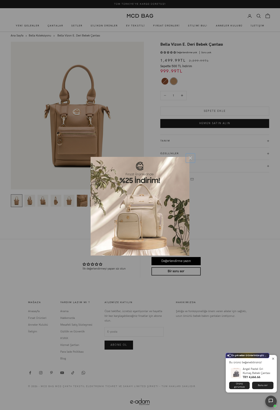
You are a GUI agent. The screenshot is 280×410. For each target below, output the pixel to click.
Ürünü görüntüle (239, 385)
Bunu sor (263, 385)
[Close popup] (273, 358)
